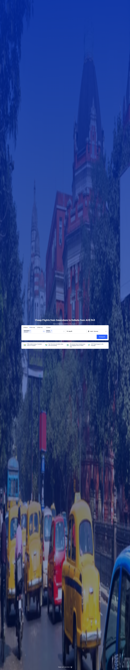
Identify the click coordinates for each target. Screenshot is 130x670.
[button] (117, 2)
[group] (33, 331)
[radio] (25, 327)
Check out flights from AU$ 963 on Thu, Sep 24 (64, 324)
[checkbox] (48, 327)
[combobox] (32, 331)
